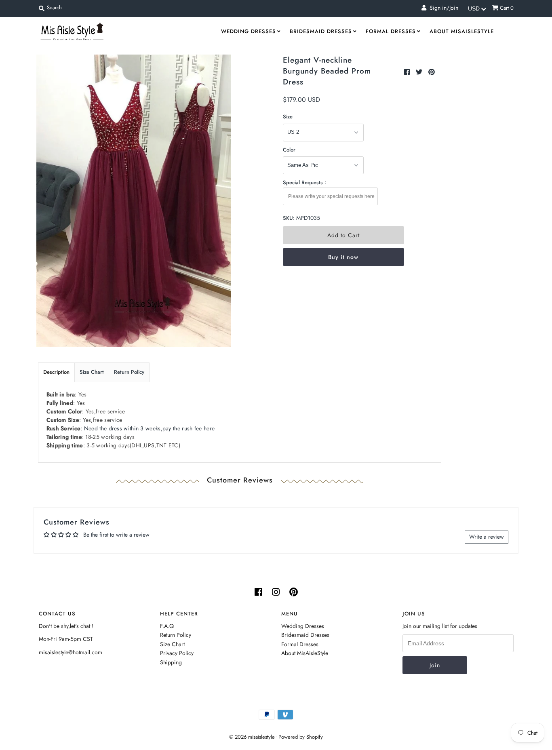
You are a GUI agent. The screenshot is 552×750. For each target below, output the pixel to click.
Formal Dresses (391, 31)
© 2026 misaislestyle (252, 737)
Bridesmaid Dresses (321, 31)
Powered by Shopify (300, 737)
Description (56, 372)
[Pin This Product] (431, 72)
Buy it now (343, 257)
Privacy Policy (177, 653)
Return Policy (129, 372)
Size (288, 116)
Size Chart (92, 372)
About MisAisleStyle (462, 31)
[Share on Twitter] (420, 72)
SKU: (289, 218)
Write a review (486, 537)
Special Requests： (305, 182)
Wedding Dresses (248, 31)
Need (149, 428)
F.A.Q (167, 626)
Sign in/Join (442, 8)
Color (289, 150)
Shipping (171, 662)
